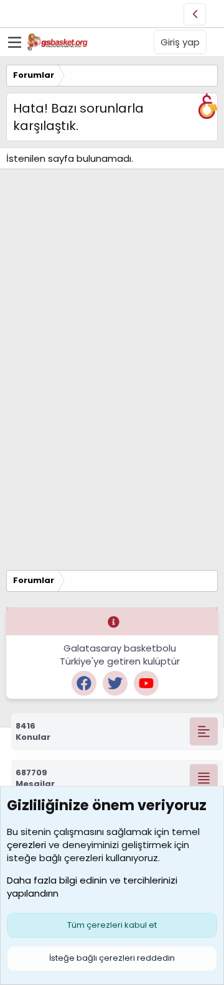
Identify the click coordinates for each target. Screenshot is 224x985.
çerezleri (26, 844)
